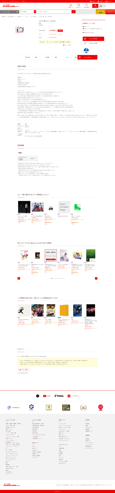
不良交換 (61, 453)
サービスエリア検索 (63, 461)
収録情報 (47, 57)
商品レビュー (61, 434)
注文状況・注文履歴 (36, 451)
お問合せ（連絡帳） (36, 455)
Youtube (49, 396)
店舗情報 (101, 1)
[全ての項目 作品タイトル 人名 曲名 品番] (28, 11)
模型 (7, 462)
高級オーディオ (9, 438)
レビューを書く (68, 45)
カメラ (7, 447)
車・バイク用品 (9, 449)
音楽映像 (100, 6)
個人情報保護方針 (65, 484)
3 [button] (54, 278)
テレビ (26, 16)
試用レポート (61, 432)
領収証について (35, 453)
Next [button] (96, 278)
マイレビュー (35, 457)
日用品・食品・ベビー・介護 (12, 466)
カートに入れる (93, 38)
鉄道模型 (7, 464)
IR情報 (86, 425)
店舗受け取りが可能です (89, 32)
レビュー (67, 57)
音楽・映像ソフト (9, 472)
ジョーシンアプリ (89, 444)
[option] (24, 212)
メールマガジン (75, 396)
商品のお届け (35, 432)
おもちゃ (7, 460)
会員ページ (71, 7)
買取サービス (109, 1)
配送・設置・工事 (62, 436)
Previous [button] (19, 278)
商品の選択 (34, 429)
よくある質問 (35, 436)
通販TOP (4, 16)
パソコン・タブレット (10, 440)
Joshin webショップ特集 (64, 431)
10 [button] (63, 278)
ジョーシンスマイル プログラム (39, 434)
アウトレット (8, 473)
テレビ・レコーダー (10, 434)
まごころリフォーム (89, 448)
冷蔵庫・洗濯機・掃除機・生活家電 (13, 423)
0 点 (103, 5)
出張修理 (61, 451)
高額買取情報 (88, 446)
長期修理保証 (61, 448)
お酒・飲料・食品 (9, 468)
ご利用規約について (36, 438)
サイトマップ (109, 484)
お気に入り (78, 7)
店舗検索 (87, 438)
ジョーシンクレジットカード (65, 425)
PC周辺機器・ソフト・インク (12, 442)
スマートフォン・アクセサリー (12, 446)
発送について (87, 26)
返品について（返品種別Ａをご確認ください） (93, 29)
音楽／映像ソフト (12, 16)
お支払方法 (34, 431)
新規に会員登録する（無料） (38, 423)
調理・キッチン (9, 429)
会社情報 (87, 423)
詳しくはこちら (43, 356)
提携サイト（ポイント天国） (65, 427)
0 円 (105, 5)
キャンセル (61, 457)
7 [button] (59, 278)
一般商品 (100, 5)
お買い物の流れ (35, 427)
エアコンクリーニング (63, 440)
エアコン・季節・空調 (10, 425)
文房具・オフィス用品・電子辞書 (13, 444)
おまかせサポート (62, 463)
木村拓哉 (41, 25)
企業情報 (93, 1)
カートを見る (95, 6)
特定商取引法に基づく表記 (100, 484)
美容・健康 (8, 431)
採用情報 (87, 429)
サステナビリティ (89, 427)
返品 (60, 455)
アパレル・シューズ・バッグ (12, 455)
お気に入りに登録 (93, 43)
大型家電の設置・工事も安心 (38, 425)
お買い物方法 (86, 7)
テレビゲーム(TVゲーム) (11, 459)
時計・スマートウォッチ (11, 457)
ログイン (34, 446)
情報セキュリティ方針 (75, 484)
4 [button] (55, 278)
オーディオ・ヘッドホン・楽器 (12, 436)
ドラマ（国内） (33, 16)
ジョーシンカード (62, 423)
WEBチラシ (87, 440)
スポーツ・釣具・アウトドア (12, 453)
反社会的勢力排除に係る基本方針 (86, 484)
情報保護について (89, 431)
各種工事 (61, 459)
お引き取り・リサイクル (64, 438)
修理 (60, 450)
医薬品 (7, 470)
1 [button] (51, 278)
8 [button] (60, 278)
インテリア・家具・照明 (11, 432)
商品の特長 (27, 57)
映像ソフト (20, 16)
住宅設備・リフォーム (10, 427)
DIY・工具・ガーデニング (11, 451)
